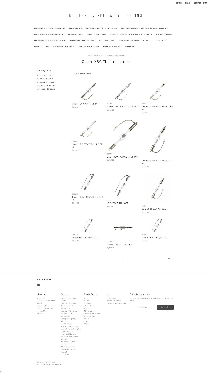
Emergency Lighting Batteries (48, 34)
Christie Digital (89, 316)
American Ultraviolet (92, 314)
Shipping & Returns (112, 46)
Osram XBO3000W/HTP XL (154, 237)
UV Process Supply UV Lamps (82, 40)
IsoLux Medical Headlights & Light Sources (131, 34)
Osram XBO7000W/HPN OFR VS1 (122, 107)
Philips (86, 321)
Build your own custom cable (60, 46)
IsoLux (86, 319)
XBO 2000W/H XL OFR (117, 203)
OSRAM (86, 301)
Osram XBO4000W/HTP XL (85, 237)
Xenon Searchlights (129, 40)
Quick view (88, 87)
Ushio (86, 308)
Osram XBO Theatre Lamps (115, 55)
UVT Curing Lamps (107, 40)
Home (88, 55)
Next (170, 258)
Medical (147, 40)
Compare (87, 92)
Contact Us (130, 46)
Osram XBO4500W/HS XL (154, 209)
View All (86, 324)
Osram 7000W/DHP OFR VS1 (85, 104)
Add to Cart (88, 96)
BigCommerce (50, 362)
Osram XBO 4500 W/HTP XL (120, 245)
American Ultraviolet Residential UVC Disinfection (144, 28)
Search (179, 3)
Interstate (88, 306)
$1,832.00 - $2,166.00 (46, 89)
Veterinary (161, 40)
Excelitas (87, 303)
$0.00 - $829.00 (44, 75)
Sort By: (76, 74)
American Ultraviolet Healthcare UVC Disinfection (93, 28)
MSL (85, 298)
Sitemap (40, 314)
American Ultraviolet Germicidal (49, 28)
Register (197, 3)
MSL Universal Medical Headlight (50, 40)
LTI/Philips (88, 311)
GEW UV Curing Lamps (96, 34)
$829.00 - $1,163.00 (45, 78)
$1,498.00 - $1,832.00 (46, 85)
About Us (38, 46)
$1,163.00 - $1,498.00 (45, 82)
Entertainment (74, 34)
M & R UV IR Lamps (164, 34)
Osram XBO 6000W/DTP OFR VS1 (122, 157)
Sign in (188, 3)
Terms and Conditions (88, 46)
